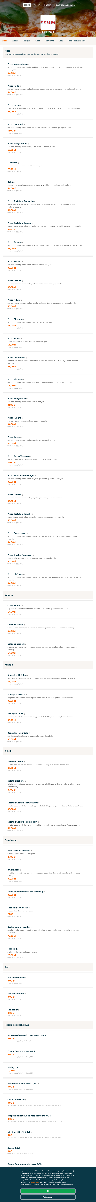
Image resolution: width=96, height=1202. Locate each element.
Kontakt (47, 5)
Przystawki (49, 41)
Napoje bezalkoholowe (77, 41)
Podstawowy (48, 1197)
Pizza (4, 41)
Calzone (15, 41)
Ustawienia (35, 1182)
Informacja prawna (65, 5)
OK (48, 1191)
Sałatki (37, 41)
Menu (27, 5)
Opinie (37, 5)
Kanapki (26, 41)
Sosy (61, 41)
